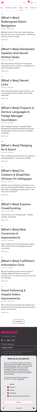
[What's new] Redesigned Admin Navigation (14, 21)
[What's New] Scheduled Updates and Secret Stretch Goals (17, 53)
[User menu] (31, 2)
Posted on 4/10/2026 (7, 152)
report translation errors (15, 353)
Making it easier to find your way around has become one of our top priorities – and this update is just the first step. (18, 34)
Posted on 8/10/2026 (7, 28)
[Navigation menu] (35, 2)
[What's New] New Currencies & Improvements (13, 233)
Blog (20, 7)
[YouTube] (8, 341)
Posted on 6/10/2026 (7, 60)
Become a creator (11, 7)
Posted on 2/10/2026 (7, 211)
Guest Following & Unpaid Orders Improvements (13, 294)
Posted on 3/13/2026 (7, 181)
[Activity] (28, 2)
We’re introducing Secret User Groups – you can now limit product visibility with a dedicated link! (17, 93)
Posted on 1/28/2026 (7, 240)
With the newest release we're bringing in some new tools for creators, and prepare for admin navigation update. (18, 66)
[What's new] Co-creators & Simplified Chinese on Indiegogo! (16, 175)
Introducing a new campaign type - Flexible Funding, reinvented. (17, 216)
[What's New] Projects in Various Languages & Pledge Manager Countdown (17, 114)
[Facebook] (2, 341)
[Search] (24, 2)
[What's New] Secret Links (15, 82)
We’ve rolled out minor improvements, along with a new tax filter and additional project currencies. (17, 246)
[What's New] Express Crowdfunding (16, 206)
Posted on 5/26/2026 (7, 87)
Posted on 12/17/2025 (7, 301)
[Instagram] (11, 341)
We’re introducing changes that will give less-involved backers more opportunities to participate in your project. (18, 307)
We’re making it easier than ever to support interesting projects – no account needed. (18, 157)
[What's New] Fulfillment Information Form (18, 263)
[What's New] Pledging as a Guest (16, 147)
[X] (5, 341)
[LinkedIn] (13, 341)
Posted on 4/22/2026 (7, 123)
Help (26, 7)
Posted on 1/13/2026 (7, 268)
